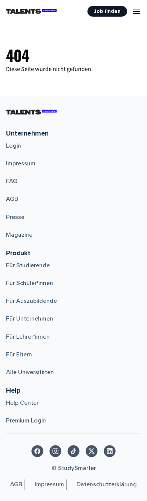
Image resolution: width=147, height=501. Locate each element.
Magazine (19, 235)
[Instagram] (55, 451)
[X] (92, 451)
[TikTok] (73, 451)
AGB (12, 199)
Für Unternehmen (29, 318)
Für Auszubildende (31, 301)
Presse (15, 217)
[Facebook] (37, 451)
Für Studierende (28, 265)
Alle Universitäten (30, 372)
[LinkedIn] (110, 451)
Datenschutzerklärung (107, 484)
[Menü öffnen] (136, 11)
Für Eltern (19, 354)
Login (13, 146)
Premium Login (26, 420)
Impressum (20, 163)
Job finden (107, 11)
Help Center (22, 403)
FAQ (11, 181)
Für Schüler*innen (29, 283)
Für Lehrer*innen (28, 337)
